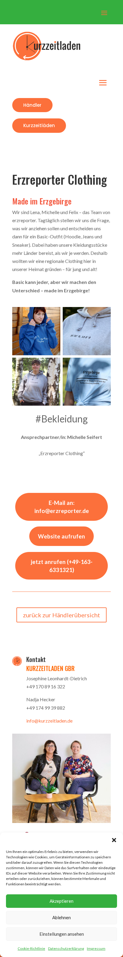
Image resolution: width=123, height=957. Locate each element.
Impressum (96, 948)
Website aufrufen (61, 536)
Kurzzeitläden (39, 125)
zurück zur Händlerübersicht (61, 615)
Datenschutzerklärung (66, 948)
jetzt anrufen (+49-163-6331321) (62, 565)
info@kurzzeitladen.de (49, 720)
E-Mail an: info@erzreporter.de (61, 506)
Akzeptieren (61, 901)
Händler (32, 105)
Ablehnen (61, 917)
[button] (114, 840)
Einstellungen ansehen (61, 934)
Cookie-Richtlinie (31, 948)
